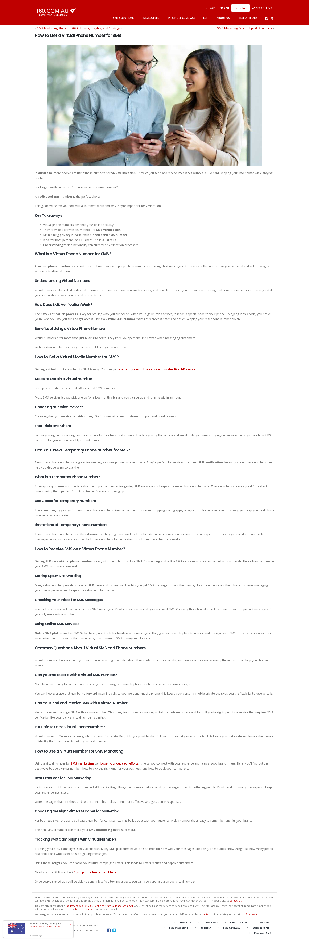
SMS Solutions (124, 18)
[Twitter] (272, 18)
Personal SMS (262, 932)
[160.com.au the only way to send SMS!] (56, 12)
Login (212, 8)
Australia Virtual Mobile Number (45, 926)
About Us (223, 18)
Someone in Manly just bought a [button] (45, 925)
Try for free (240, 8)
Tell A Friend (248, 18)
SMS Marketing (178, 927)
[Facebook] (266, 18)
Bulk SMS (185, 922)
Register (205, 927)
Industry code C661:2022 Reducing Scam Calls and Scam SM (99, 905)
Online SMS (210, 922)
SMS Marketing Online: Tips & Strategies (244, 28)
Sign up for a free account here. (95, 872)
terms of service (84, 909)
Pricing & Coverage (181, 18)
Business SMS (260, 927)
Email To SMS (238, 922)
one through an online (157, 369)
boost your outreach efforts (119, 763)
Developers (151, 18)
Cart (226, 8)
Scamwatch (252, 914)
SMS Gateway (231, 927)
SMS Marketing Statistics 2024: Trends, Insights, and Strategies (80, 28)
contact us (236, 900)
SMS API (264, 922)
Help (205, 18)
